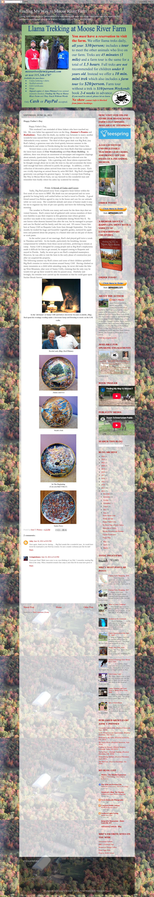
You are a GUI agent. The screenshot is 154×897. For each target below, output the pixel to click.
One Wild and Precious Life (111, 784)
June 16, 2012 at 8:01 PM (42, 541)
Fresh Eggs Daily (104, 850)
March (105, 548)
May (105, 542)
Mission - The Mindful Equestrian (113, 775)
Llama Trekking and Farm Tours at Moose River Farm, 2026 (118, 690)
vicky (31, 541)
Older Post (88, 607)
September (107, 503)
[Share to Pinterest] (65, 530)
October (106, 500)
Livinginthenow (35, 557)
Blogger (107, 891)
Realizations (29, 135)
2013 (103, 488)
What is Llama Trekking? (117, 604)
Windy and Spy (108, 519)
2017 (103, 475)
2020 (103, 466)
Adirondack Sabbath (105, 841)
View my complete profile (107, 338)
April (105, 545)
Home (59, 607)
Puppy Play (107, 538)
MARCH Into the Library (109, 807)
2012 (103, 491)
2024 (103, 459)
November (107, 497)
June (105, 513)
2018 (103, 472)
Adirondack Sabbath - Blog (111, 826)
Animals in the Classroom (117, 619)
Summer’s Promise (79, 132)
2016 (103, 478)
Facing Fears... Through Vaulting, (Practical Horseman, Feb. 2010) (114, 753)
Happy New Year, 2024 (116, 647)
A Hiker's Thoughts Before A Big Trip (113, 794)
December (107, 494)
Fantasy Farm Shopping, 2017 (119, 590)
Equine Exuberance (109, 534)
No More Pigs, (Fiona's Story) (113, 525)
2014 (103, 485)
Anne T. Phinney (118, 300)
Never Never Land (109, 516)
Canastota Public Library (110, 805)
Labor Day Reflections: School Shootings (114, 786)
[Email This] (56, 530)
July (104, 510)
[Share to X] (61, 530)
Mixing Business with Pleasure (113, 531)
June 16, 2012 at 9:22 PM (50, 557)
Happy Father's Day (109, 522)
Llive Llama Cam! (115, 674)
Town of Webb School (106, 853)
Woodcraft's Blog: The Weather (112, 792)
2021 (103, 463)
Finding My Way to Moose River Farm (53, 11)
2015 (103, 482)
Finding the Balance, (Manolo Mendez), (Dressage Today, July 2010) (112, 748)
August (106, 506)
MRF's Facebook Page (106, 844)
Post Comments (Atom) (41, 612)
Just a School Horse (115, 703)
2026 (103, 456)
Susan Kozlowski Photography (112, 800)
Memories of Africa (109, 528)
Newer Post (28, 607)
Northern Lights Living (109, 813)
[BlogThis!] (59, 530)
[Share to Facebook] (63, 530)
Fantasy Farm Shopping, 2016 (119, 576)
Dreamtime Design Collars (108, 847)
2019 (103, 469)
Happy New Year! (106, 815)
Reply (31, 550)
